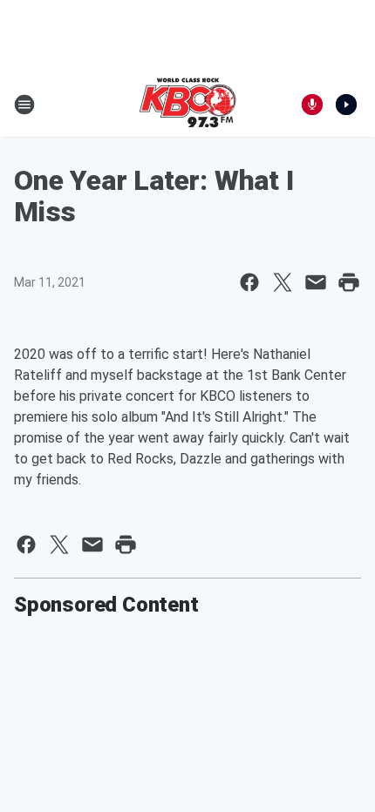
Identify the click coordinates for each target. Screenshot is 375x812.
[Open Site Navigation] (24, 104)
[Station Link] (187, 104)
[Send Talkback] (312, 104)
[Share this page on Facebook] (249, 282)
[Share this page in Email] (315, 282)
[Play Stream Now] (346, 104)
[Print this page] (349, 282)
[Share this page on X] (282, 282)
